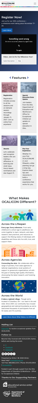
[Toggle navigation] (35, 3)
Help (19, 61)
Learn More (7, 30)
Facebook (9, 347)
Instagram (9, 350)
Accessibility (7, 365)
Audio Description (9, 61)
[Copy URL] (19, 45)
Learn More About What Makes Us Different (19, 317)
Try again (19, 50)
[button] (10, 78)
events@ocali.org (16, 360)
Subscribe (5, 329)
